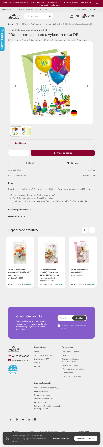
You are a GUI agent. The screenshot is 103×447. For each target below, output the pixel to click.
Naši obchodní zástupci (71, 365)
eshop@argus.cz (20, 360)
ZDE (97, 4)
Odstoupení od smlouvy (71, 376)
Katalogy (65, 355)
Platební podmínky (42, 391)
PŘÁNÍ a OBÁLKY (22, 24)
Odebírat (79, 318)
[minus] (13, 153)
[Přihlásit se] (71, 16)
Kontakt (37, 366)
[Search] (50, 16)
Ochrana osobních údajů (44, 398)
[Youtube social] (22, 419)
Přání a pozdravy (36, 24)
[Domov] (14, 349)
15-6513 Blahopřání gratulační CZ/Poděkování (19, 270)
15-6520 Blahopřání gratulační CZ (79, 270)
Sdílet (31, 163)
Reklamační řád (40, 402)
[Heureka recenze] (13, 369)
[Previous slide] (85, 230)
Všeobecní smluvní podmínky (46, 387)
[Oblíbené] (77, 16)
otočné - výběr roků (52, 24)
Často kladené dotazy (71, 351)
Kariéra (37, 362)
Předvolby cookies (61, 438)
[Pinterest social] (16, 419)
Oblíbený (74, 163)
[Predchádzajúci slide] (15, 86)
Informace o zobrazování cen (73, 369)
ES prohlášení (67, 372)
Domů (10, 24)
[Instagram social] (34, 419)
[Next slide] (92, 230)
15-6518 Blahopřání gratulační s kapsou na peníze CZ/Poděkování (49, 272)
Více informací (18, 441)
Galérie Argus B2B (41, 359)
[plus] (25, 153)
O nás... (37, 351)
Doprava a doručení (42, 395)
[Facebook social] (10, 419)
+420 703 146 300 (20, 356)
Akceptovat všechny (85, 438)
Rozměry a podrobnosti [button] (18, 209)
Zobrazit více (82, 40)
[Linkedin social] (28, 419)
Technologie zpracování (44, 355)
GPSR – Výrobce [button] (15, 216)
